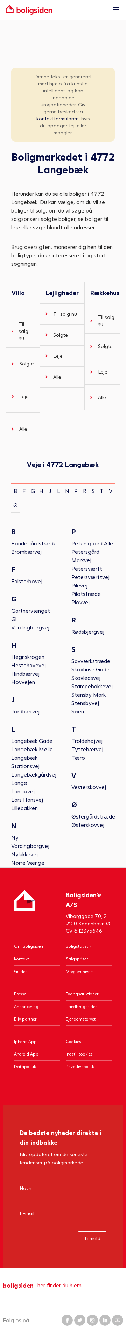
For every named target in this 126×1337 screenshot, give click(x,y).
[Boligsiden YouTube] (117, 1320)
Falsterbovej (26, 581)
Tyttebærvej (87, 749)
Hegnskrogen (27, 656)
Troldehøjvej (87, 740)
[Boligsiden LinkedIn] (105, 1320)
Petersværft (86, 568)
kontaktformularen (57, 118)
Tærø (78, 757)
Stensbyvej (85, 702)
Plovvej (80, 602)
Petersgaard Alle (92, 543)
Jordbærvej (25, 711)
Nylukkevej (24, 854)
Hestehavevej (28, 665)
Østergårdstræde (93, 816)
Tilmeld (92, 1238)
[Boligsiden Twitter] (79, 1320)
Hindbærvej (25, 673)
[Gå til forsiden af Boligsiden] (56, 10)
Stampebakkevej (92, 686)
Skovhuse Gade (90, 669)
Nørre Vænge (27, 862)
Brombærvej (26, 551)
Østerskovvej (87, 824)
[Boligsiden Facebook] (67, 1320)
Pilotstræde (86, 593)
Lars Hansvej (27, 799)
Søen (77, 711)
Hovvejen (23, 681)
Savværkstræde (90, 660)
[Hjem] (24, 912)
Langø (19, 782)
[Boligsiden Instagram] (92, 1320)
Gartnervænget (30, 610)
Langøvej (23, 791)
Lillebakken (24, 808)
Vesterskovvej (88, 787)
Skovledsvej (85, 677)
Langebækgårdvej (33, 774)
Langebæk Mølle (32, 749)
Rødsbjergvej (87, 631)
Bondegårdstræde (34, 543)
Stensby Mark (88, 694)
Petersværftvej (90, 576)
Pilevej (79, 585)
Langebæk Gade (31, 740)
